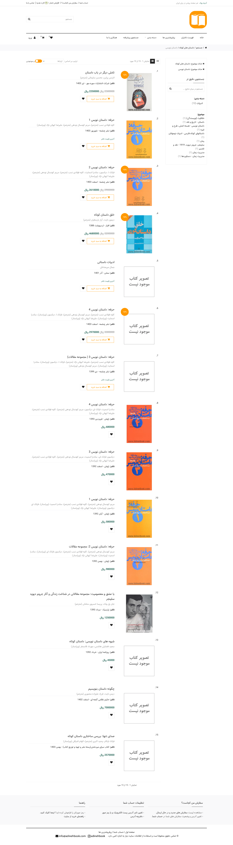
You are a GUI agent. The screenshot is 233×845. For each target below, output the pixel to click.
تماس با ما (30, 3)
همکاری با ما (111, 37)
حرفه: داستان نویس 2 (101, 167)
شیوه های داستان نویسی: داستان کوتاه (91, 641)
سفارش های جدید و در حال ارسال (172, 813)
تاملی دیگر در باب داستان (99, 72)
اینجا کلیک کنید (47, 813)
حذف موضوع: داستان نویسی (190, 69)
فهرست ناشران (187, 37)
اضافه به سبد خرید (99, 99)
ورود (30, 38)
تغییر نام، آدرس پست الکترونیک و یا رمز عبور (122, 813)
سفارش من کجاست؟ (69, 3)
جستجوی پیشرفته (131, 37)
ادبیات (197, 103)
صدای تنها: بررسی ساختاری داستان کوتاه (91, 736)
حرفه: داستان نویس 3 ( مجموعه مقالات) (90, 356)
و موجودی (30, 61)
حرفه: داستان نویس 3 (101, 451)
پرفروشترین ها (169, 37)
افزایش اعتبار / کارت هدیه (47, 3)
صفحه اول (130, 832)
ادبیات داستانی (105, 262)
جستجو (199, 47)
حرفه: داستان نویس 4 (101, 309)
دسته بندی (151, 37)
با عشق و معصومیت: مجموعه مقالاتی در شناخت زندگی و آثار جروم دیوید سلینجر (72, 596)
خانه (202, 37)
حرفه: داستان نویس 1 (101, 119)
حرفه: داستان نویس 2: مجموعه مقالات (91, 546)
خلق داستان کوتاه (104, 214)
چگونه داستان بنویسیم (101, 688)
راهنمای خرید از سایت (74, 816)
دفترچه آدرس (136, 816)
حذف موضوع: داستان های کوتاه (189, 63)
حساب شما (84, 3)
